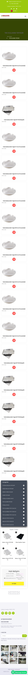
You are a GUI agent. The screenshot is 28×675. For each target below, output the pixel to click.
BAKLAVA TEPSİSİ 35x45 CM (13, 518)
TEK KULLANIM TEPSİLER (13, 501)
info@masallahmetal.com (14, 1)
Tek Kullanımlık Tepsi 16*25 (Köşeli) (14, 120)
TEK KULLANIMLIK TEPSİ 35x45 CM (13, 508)
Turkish (15, 11)
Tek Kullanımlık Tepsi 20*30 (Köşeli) (14, 390)
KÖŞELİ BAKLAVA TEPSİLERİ (13, 488)
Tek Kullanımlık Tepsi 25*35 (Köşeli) (14, 417)
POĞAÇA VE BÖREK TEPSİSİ (13, 498)
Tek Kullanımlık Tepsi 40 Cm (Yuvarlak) (14, 282)
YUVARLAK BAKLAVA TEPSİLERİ (13, 485)
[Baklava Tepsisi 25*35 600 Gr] (20, 552)
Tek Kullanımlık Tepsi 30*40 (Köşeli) (14, 444)
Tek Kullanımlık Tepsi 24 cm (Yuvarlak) (14, 201)
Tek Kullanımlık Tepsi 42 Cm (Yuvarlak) (14, 309)
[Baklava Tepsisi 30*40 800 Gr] (8, 536)
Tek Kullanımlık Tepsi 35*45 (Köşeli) (14, 471)
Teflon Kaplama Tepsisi (20, 542)
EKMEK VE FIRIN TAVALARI (13, 492)
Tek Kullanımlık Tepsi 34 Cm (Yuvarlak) (14, 93)
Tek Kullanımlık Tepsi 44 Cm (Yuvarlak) (14, 336)
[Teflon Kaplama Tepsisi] (20, 536)
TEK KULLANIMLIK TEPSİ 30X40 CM (13, 511)
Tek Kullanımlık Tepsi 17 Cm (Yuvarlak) (14, 147)
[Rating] (2, 67)
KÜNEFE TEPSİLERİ (13, 495)
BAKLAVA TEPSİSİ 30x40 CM (13, 521)
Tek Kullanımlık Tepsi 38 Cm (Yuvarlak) (14, 228)
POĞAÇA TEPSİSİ (13, 505)
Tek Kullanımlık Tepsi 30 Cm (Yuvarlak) (14, 65)
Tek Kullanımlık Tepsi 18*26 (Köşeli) (14, 363)
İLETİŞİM (14, 583)
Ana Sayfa (9, 36)
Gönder (24, 635)
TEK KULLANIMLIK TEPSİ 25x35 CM (13, 514)
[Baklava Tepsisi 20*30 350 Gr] (8, 552)
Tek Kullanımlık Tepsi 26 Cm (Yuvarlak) (14, 255)
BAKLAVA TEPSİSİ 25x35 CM (13, 524)
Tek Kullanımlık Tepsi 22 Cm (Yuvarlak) (14, 174)
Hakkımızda (6, 671)
